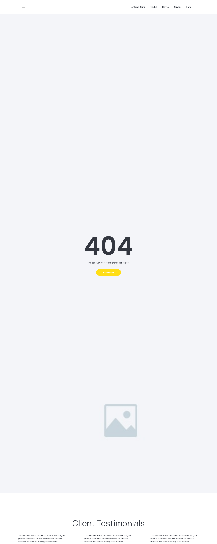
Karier (189, 6)
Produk (153, 6)
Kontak (177, 6)
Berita (165, 6)
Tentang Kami (137, 6)
